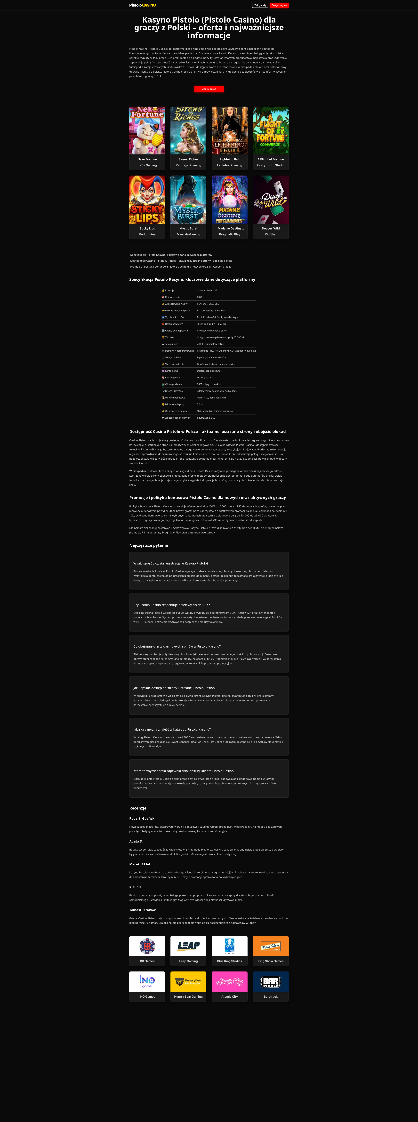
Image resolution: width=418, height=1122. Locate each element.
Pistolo (142, 5)
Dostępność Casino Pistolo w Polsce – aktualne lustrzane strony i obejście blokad (181, 260)
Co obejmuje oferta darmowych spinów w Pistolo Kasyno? (177, 646)
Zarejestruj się (279, 5)
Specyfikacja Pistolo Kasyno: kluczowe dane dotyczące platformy (171, 254)
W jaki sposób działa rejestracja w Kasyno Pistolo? (170, 563)
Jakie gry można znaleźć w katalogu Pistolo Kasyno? (172, 729)
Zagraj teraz (209, 88)
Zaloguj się (260, 5)
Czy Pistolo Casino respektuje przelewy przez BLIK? (171, 605)
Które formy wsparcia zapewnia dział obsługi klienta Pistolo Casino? (184, 771)
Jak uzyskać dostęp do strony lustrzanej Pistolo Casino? (174, 688)
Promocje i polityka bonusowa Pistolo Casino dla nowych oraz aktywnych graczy (180, 266)
